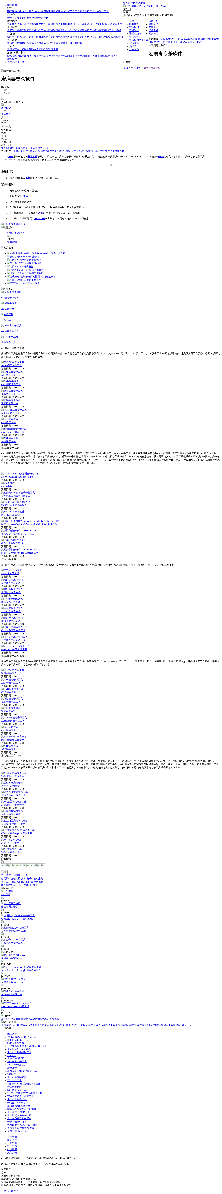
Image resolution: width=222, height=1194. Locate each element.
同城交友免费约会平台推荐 (21, 1109)
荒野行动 (60, 55)
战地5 (105, 55)
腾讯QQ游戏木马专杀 (18, 1106)
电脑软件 (134, 24)
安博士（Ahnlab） (16, 1102)
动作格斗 (12, 36)
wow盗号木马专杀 (11, 611)
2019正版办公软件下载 (71, 1025)
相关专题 (153, 30)
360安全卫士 (140, 15)
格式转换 (41, 24)
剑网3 (99, 55)
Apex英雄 (70, 55)
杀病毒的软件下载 (170, 39)
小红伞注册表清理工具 (19, 1052)
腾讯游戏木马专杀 (11, 592)
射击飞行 (70, 30)
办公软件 (38, 11)
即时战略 (41, 36)
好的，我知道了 (9, 1191)
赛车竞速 (80, 36)
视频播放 (58, 11)
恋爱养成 (109, 36)
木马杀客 (12, 1034)
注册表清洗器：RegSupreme (22, 1037)
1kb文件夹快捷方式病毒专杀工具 (24, 1093)
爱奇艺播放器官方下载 (127, 1025)
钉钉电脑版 (37, 878)
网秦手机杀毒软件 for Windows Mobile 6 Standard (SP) (29, 524)
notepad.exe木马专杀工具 (14, 649)
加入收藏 (141, 2)
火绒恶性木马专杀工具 (13, 795)
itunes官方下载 (90, 1025)
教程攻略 (134, 43)
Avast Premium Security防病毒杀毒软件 (21, 970)
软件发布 (12, 1146)
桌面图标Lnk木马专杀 (19, 1049)
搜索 (125, 12)
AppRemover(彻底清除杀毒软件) (24, 1083)
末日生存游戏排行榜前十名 (83, 151)
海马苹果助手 (32, 1025)
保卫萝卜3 (90, 55)
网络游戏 (31, 30)
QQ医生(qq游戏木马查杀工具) (17, 918)
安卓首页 (12, 17)
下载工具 (75, 11)
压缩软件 (94, 11)
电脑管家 (16, 875)
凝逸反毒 (12, 1068)
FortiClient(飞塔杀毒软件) (14, 505)
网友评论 (153, 33)
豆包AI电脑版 (166, 15)
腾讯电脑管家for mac (12, 958)
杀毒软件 (137, 67)
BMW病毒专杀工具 (11, 365)
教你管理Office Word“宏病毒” (25, 256)
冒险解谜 (118, 36)
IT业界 (20, 49)
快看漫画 (144, 1025)
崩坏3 (44, 43)
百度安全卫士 (14, 1080)
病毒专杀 (25, 1018)
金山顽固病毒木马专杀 (13, 823)
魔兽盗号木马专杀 (11, 583)
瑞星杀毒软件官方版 (12, 982)
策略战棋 (60, 36)
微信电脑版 (17, 878)
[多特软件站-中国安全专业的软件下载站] (145, 6)
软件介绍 (153, 21)
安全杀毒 (84, 11)
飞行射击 (31, 36)
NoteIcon (11, 1055)
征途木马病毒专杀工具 (13, 630)
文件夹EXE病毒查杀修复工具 (17, 495)
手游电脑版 (135, 33)
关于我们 (12, 1136)
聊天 (9, 11)
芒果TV (27, 881)
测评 (55, 49)
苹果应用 (134, 40)
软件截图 (153, 24)
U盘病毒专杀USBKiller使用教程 (26, 270)
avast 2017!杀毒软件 (11, 514)
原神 (19, 43)
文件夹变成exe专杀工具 (13, 930)
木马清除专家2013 (17, 1058)
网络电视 (17, 11)
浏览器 (66, 11)
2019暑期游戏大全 (49, 1025)
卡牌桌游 (51, 30)
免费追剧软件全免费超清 (20, 1128)
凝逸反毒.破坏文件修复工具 (22, 1071)
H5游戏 (117, 30)
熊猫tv (176, 1025)
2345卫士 (25, 875)
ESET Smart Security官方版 (15, 1006)
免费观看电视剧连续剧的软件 (23, 1125)
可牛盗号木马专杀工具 (13, 640)
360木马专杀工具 (10, 852)
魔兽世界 (67, 43)
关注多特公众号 (15, 62)
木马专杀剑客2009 (11, 602)
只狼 (53, 55)
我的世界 (113, 55)
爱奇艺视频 (153, 15)
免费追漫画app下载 (17, 1131)
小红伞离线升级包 (17, 1099)
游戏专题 (22, 55)
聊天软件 (6, 878)
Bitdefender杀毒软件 (11, 994)
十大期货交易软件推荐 (19, 1115)
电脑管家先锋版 (15, 1043)
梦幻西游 (26, 43)
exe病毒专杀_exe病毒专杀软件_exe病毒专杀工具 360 (37, 253)
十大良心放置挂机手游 (19, 1118)
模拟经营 (99, 30)
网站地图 (12, 5)
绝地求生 (12, 43)
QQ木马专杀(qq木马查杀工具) (17, 833)
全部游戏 (12, 30)
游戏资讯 (38, 49)
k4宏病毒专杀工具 (17, 1090)
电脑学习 (70, 24)
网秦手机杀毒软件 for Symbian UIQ (19, 552)
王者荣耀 (58, 43)
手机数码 (29, 49)
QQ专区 (96, 24)
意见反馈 (12, 1152)
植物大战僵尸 (43, 55)
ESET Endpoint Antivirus (19, 1040)
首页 (131, 21)
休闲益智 (22, 30)
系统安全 (35, 1018)
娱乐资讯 (48, 49)
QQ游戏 (27, 878)
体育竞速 (89, 30)
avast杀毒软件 (187, 39)
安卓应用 (134, 27)
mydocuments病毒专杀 (12, 432)
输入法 (25, 11)
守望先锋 (80, 55)
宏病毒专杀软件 (152, 67)
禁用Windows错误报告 (21, 266)
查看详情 (12, 242)
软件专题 (134, 49)
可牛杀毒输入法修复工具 (20, 1096)
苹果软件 (134, 36)
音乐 (31, 11)
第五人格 (36, 43)
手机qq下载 (186, 1025)
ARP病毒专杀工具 (11, 375)
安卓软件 (22, 17)
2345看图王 (34, 885)
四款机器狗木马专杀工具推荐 (25, 280)
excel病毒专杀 (8, 422)
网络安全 (16, 1018)
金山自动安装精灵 (17, 1077)
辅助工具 (109, 30)
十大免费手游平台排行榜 (188, 42)
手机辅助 (51, 24)
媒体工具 (6, 881)
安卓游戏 (31, 17)
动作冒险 (41, 30)
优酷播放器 (17, 881)
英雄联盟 (77, 43)
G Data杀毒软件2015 (12, 543)
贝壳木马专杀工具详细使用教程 (26, 273)
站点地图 (12, 1149)
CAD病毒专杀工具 (11, 384)
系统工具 (104, 11)
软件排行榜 (129, 2)
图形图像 (22, 24)
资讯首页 (12, 49)
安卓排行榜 (42, 17)
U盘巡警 (5, 894)
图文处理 (6, 885)
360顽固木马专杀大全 (12, 776)
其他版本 (153, 27)
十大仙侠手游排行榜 (18, 1112)
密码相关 (45, 1018)
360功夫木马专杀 (10, 573)
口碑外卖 (154, 1025)
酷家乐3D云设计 (19, 885)
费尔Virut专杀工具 (17, 1064)
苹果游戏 (144, 40)
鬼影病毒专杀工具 (11, 394)
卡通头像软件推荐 (17, 1121)
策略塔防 (60, 30)
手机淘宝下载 (8, 1025)
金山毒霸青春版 (9, 906)
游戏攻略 (12, 55)
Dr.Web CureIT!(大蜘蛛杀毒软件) (18, 476)
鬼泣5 (50, 43)
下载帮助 (12, 1143)
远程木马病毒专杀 (11, 785)
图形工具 (48, 11)
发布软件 (12, 59)
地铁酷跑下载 (166, 1025)
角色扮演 (80, 30)
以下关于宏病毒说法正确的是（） (28, 263)
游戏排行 (31, 55)
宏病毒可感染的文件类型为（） (26, 260)
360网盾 (11, 1074)
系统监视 (54, 1018)
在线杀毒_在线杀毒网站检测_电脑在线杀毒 (33, 276)
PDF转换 (20, 1025)
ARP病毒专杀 (8, 441)
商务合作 (12, 1140)
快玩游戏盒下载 (106, 1025)
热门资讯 (134, 46)
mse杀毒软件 (8, 486)
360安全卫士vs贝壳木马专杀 (25, 283)
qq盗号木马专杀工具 (12, 943)
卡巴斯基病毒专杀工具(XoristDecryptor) (27, 1046)
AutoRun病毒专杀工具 (13, 413)
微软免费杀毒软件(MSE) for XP (17, 533)
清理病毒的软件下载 (205, 39)
